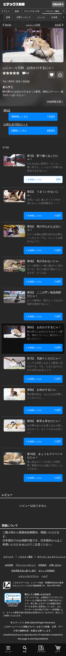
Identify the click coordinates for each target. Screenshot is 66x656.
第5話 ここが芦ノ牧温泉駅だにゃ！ (44, 294)
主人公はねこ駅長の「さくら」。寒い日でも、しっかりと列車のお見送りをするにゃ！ (45, 167)
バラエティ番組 (52, 11)
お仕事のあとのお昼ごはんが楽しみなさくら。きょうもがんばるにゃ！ (45, 429)
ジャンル (41, 17)
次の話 (58, 25)
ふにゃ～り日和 (33, 25)
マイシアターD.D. (32, 11)
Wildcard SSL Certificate (13, 605)
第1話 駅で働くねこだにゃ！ (42, 157)
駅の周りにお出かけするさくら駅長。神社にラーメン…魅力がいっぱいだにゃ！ (45, 335)
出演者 (54, 17)
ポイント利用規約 (46, 570)
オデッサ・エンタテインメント (51, 557)
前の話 (8, 25)
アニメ (7, 11)
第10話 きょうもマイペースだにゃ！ (45, 455)
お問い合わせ (55, 565)
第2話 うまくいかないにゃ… (42, 193)
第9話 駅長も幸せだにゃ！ (44, 421)
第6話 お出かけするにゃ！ (44, 327)
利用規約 (42, 565)
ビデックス (8, 557)
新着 (8, 17)
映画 (17, 11)
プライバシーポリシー (26, 565)
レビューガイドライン (29, 576)
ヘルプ (44, 576)
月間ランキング (23, 17)
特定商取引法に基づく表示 (24, 570)
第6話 (6, 110)
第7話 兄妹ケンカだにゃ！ (44, 358)
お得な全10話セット (15, 124)
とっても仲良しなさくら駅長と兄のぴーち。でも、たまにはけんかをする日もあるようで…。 (45, 366)
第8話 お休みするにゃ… (42, 389)
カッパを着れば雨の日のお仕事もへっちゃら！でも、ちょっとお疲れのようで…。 (45, 238)
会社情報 (9, 565)
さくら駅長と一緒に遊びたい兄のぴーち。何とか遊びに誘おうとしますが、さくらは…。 (45, 269)
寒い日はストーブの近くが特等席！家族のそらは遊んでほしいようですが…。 (45, 465)
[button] (12, 598)
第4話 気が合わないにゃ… (43, 261)
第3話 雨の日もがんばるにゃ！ (44, 228)
